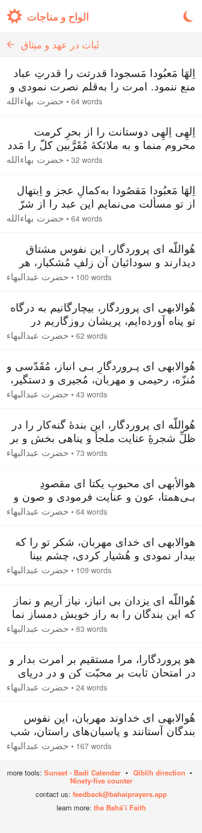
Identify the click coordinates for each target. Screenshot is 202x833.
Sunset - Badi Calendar (82, 772)
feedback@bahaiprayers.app (120, 794)
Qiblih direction (159, 772)
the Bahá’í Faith (120, 807)
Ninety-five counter (101, 780)
